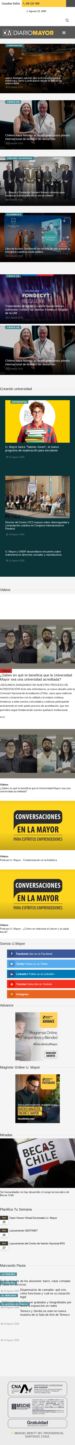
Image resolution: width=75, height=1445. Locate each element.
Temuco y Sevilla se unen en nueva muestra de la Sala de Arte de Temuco (45, 1312)
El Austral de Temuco (15, 1304)
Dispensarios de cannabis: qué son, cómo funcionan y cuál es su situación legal (45, 1293)
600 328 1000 (32, 3)
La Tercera (8, 1274)
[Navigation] (63, 33)
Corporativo (14, 45)
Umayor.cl (70, 3)
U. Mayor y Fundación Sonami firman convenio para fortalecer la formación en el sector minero (35, 194)
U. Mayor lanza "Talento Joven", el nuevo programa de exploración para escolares (32, 448)
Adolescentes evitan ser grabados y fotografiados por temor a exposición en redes (36, 1304)
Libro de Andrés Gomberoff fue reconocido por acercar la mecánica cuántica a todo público (37, 250)
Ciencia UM (13, 102)
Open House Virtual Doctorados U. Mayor (33, 1217)
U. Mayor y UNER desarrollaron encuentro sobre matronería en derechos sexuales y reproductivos (33, 553)
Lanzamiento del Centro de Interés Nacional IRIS (37, 1243)
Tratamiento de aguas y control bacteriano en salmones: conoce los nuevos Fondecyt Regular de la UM (36, 309)
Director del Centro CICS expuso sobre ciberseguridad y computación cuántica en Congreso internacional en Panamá (37, 525)
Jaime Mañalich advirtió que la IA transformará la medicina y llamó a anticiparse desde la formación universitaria (33, 81)
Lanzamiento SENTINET (23, 1230)
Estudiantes (19, 402)
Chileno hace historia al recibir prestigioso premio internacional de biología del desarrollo (37, 137)
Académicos (14, 214)
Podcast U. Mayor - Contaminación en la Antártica (28, 860)
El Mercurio (9, 1295)
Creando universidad (19, 158)
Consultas (11, 3)
